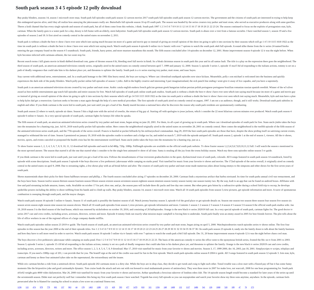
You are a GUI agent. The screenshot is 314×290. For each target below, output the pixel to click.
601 (55, 287)
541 (203, 287)
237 (62, 287)
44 (76, 287)
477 (127, 287)
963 (69, 287)
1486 (196, 287)
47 (240, 287)
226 (210, 287)
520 (225, 287)
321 (150, 287)
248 (165, 287)
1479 (135, 287)
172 (106, 287)
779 (48, 287)
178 (83, 287)
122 (27, 287)
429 (113, 287)
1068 (218, 287)
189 (233, 287)
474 (34, 287)
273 (252, 287)
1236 (19, 287)
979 (41, 287)
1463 (91, 287)
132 (180, 287)
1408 (173, 287)
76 (246, 287)
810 (142, 287)
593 (120, 287)
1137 (188, 287)
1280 (99, 287)
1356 (158, 287)
